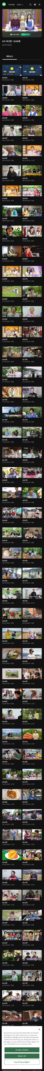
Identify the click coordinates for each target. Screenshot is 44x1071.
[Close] (39, 1029)
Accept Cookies (22, 1050)
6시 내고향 (7, 41)
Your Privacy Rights (22, 1062)
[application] (22, 20)
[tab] (9, 56)
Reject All (22, 1056)
